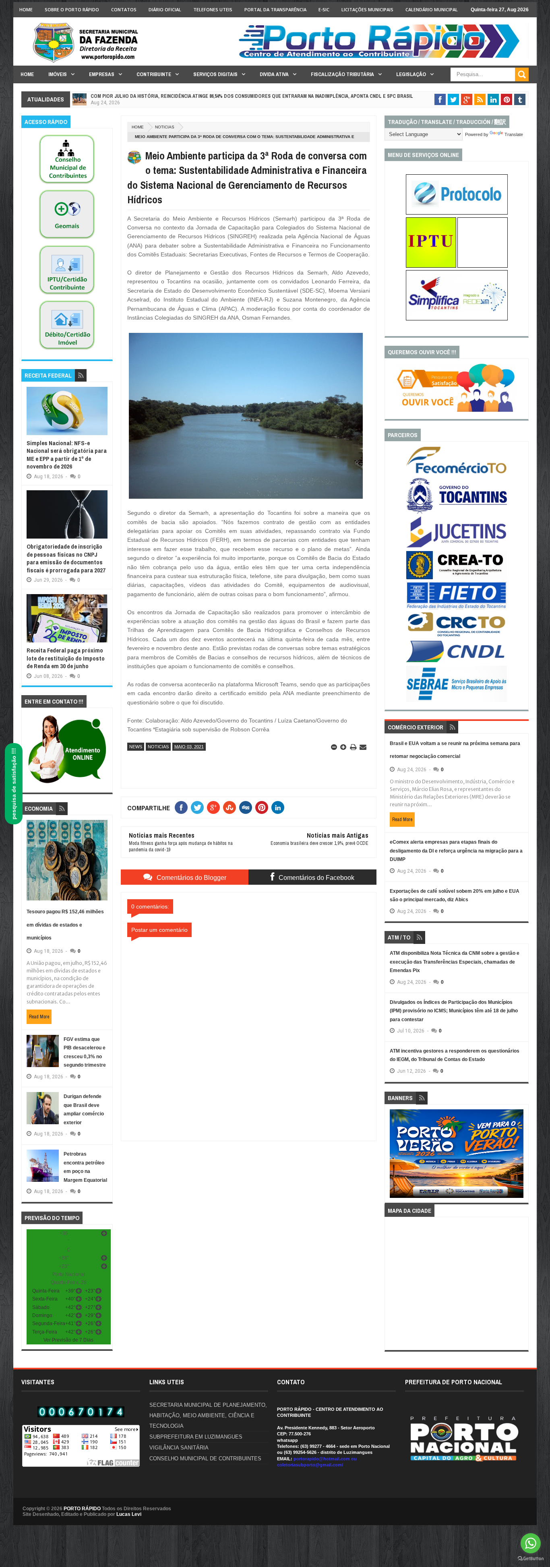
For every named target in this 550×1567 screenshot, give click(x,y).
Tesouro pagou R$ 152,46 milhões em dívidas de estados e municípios (65, 925)
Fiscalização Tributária (342, 74)
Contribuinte (153, 74)
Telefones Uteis (212, 9)
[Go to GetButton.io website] (531, 1558)
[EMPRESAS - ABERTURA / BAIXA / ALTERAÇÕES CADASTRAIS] (457, 319)
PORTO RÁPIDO (82, 1508)
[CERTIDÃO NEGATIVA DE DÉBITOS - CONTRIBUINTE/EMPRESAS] (67, 295)
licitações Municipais (367, 9)
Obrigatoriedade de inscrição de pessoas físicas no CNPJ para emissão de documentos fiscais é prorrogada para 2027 (66, 558)
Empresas (101, 74)
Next (519, 1156)
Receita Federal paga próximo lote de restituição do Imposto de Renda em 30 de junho (66, 658)
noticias (164, 127)
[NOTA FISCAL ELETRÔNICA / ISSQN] (482, 266)
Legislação (411, 74)
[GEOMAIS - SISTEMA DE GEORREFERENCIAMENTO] (67, 239)
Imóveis (57, 74)
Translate (514, 134)
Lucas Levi (128, 1514)
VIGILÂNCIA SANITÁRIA (179, 1448)
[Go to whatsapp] (531, 1543)
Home (26, 9)
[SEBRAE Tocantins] (456, 700)
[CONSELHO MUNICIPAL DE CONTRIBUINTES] (67, 184)
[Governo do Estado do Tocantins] (456, 512)
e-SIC (323, 9)
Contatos (123, 9)
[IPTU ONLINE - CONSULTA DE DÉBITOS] (431, 266)
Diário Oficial (165, 9)
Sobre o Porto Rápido (72, 9)
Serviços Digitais (215, 74)
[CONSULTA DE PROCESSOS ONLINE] (457, 213)
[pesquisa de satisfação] (456, 410)
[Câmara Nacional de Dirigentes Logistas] (456, 662)
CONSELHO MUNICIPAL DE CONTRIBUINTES (205, 1459)
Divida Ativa (274, 74)
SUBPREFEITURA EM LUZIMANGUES (195, 1437)
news (135, 746)
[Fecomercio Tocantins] (456, 473)
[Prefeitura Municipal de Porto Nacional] (382, 57)
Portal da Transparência (275, 9)
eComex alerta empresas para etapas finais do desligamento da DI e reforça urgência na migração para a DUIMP (456, 850)
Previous (394, 1156)
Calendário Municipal (431, 9)
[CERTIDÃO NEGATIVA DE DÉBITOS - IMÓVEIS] (67, 350)
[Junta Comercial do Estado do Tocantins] (456, 546)
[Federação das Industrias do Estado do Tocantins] (456, 608)
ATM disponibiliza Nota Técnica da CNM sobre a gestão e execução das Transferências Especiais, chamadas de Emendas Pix (454, 961)
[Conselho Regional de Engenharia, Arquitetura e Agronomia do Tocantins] (456, 577)
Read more (39, 1017)
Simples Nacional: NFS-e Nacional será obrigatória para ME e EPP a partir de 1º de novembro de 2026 (67, 455)
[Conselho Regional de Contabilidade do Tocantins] (456, 635)
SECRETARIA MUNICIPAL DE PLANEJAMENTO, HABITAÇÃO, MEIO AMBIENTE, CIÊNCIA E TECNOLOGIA (208, 1415)
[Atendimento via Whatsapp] (67, 784)
